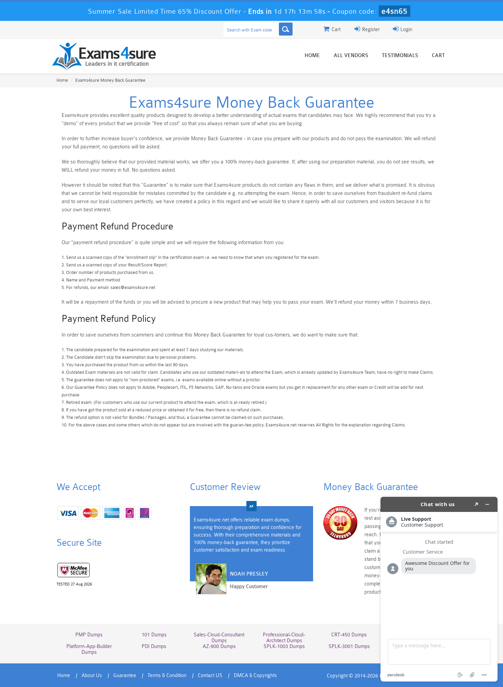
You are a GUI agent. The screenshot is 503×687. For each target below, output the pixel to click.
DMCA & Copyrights (255, 675)
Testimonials (400, 55)
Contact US (210, 675)
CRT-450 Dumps (349, 635)
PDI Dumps (154, 646)
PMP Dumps (89, 635)
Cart (438, 55)
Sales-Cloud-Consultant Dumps (219, 638)
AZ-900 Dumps (219, 646)
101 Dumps (154, 635)
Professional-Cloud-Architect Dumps (284, 638)
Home (312, 55)
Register (370, 29)
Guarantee (124, 675)
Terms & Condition (166, 675)
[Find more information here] (439, 589)
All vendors (351, 55)
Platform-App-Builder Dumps (89, 649)
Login (405, 29)
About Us (91, 675)
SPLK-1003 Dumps (284, 646)
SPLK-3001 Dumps (349, 646)
